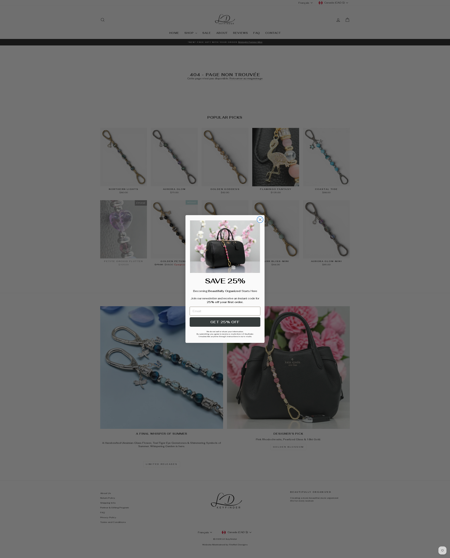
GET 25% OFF (225, 322)
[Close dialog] (260, 220)
